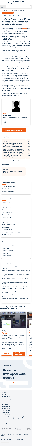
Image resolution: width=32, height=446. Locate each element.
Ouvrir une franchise (7, 199)
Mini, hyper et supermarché (8, 12)
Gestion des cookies (5, 442)
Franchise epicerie (6, 248)
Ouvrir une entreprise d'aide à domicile (11, 232)
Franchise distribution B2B (8, 245)
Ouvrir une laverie (6, 227)
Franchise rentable (6, 214)
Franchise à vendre (6, 210)
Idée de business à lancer (8, 219)
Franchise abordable (6, 414)
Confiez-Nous (6, 331)
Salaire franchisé (5, 412)
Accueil (3, 10)
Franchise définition (6, 396)
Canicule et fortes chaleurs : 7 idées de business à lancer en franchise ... (15, 275)
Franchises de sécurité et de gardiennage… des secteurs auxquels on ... (15, 291)
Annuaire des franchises (7, 205)
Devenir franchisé (6, 202)
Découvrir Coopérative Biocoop (13, 130)
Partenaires (4, 394)
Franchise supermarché (7, 250)
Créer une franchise (6, 207)
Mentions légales (19, 439)
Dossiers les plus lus (7, 263)
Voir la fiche (6, 353)
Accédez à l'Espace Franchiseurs (16, 383)
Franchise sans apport (7, 212)
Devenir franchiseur (6, 401)
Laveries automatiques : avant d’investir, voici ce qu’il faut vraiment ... (15, 267)
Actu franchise (9, 10)
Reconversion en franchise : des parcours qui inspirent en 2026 (15, 299)
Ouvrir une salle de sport (7, 229)
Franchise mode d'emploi (8, 182)
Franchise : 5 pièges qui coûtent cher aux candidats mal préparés (14, 283)
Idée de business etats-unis (8, 224)
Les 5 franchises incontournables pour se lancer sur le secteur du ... (15, 295)
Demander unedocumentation (19, 353)
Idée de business (6, 406)
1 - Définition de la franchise (8, 186)
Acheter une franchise (7, 234)
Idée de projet (5, 222)
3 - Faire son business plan (8, 191)
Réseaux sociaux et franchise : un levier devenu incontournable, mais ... (15, 279)
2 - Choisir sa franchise (7, 188)
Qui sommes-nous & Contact (22, 434)
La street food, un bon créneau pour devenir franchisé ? (15, 286)
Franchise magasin (6, 217)
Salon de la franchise (6, 398)
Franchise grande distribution (19, 10)
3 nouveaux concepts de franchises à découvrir (13, 288)
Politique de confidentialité (6, 439)
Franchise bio (5, 253)
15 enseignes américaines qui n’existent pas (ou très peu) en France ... (16, 271)
